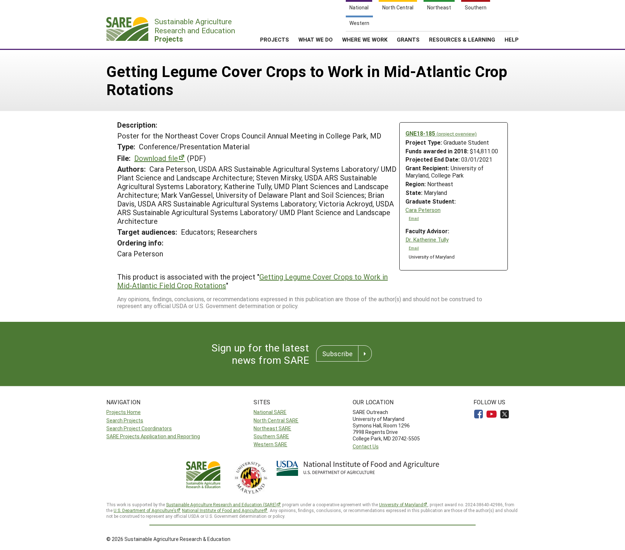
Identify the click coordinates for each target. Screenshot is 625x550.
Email (414, 218)
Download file (156, 158)
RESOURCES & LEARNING (462, 39)
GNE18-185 (441, 133)
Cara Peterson (423, 210)
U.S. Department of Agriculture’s (145, 510)
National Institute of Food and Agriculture (222, 510)
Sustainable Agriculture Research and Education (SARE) (221, 504)
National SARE (270, 412)
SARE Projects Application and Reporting (153, 436)
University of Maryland (401, 504)
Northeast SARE (272, 428)
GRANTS (408, 39)
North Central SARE (276, 420)
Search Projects (124, 420)
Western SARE (270, 444)
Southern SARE (271, 436)
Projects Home (123, 412)
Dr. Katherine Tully (426, 239)
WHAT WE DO (315, 39)
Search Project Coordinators (139, 428)
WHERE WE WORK (364, 39)
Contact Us (366, 446)
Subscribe (337, 353)
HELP (512, 39)
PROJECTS (274, 39)
